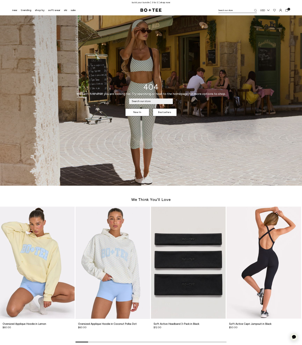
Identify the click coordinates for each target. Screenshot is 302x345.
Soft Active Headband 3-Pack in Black (176, 323)
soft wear (54, 10)
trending (26, 10)
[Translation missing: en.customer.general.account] (280, 10)
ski (65, 10)
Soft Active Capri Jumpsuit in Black (250, 323)
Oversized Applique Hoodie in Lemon (24, 323)
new (14, 10)
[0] (286, 10)
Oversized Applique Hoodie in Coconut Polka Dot (107, 323)
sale (73, 10)
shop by (40, 10)
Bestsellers (164, 112)
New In (137, 112)
